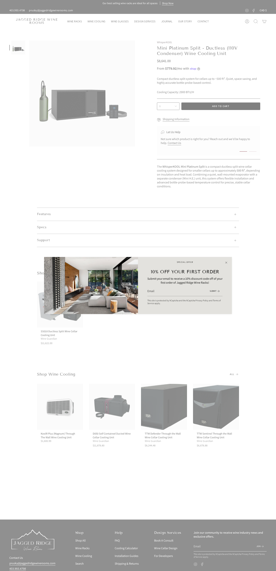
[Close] (226, 262)
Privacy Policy (201, 300)
